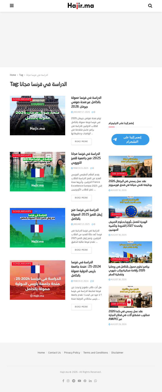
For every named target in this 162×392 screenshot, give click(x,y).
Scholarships (22, 99)
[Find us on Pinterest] (85, 381)
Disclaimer (117, 353)
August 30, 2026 (118, 235)
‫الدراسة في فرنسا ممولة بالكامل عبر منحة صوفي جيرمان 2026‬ (86, 102)
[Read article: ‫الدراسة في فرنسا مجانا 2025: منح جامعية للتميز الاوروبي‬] (37, 171)
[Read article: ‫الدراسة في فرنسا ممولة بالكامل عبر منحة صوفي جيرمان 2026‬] (37, 115)
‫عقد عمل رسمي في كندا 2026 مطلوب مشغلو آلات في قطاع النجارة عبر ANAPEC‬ (129, 315)
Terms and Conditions (95, 353)
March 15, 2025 (80, 168)
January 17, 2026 (81, 112)
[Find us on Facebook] (63, 381)
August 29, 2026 (118, 324)
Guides (116, 214)
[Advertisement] (81, 39)
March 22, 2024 (80, 281)
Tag (21, 75)
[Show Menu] (12, 6)
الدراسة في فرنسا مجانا (37, 75)
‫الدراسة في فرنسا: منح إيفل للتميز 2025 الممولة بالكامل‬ (86, 215)
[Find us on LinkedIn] (90, 381)
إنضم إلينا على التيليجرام (132, 139)
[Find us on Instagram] (68, 381)
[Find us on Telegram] (73, 381)
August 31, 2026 (118, 190)
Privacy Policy (72, 353)
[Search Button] (150, 6)
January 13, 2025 (81, 224)
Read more (83, 141)
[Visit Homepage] (81, 6)
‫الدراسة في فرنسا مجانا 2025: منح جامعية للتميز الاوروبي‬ (86, 158)
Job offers (119, 174)
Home (13, 75)
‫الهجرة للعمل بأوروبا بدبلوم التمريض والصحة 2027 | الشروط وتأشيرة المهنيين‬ (128, 226)
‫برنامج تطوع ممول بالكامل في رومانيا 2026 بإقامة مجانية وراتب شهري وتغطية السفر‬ (129, 270)
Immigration (120, 259)
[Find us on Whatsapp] (95, 381)
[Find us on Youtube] (79, 381)
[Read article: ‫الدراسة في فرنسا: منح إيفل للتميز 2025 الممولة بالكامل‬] (37, 227)
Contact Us (54, 353)
